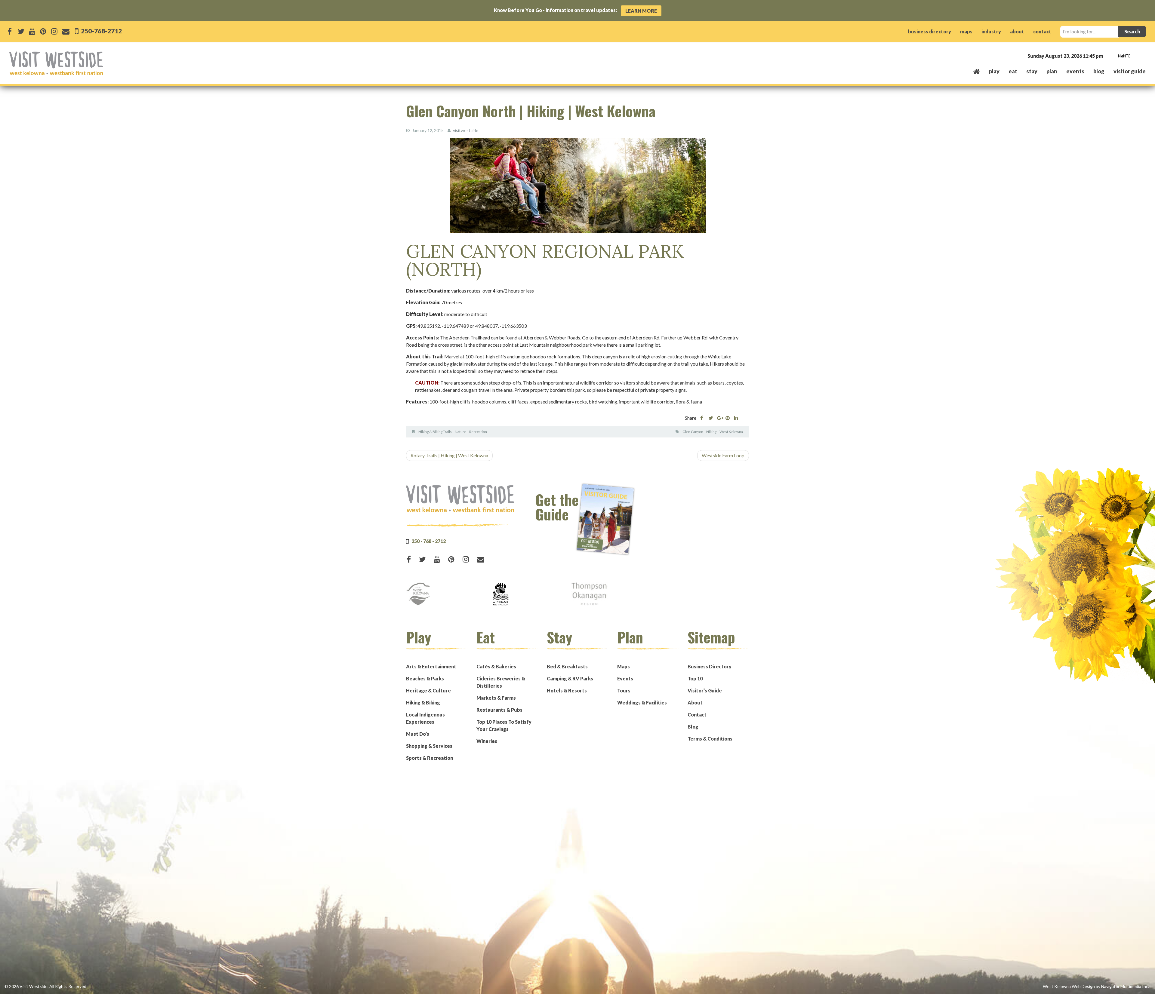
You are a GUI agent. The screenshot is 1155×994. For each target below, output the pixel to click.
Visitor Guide (1129, 71)
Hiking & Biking (423, 702)
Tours (623, 690)
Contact (697, 714)
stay (1031, 71)
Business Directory (710, 666)
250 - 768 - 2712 (428, 541)
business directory (929, 31)
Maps (623, 666)
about (1017, 31)
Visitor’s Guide (705, 690)
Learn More (641, 11)
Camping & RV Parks (570, 678)
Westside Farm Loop (723, 455)
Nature (460, 431)
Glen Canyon (692, 431)
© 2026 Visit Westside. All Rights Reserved (45, 986)
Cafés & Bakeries (496, 666)
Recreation (478, 431)
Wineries (486, 741)
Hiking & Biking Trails (435, 431)
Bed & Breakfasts (567, 666)
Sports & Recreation (429, 758)
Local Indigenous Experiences (425, 718)
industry (991, 31)
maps (966, 31)
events (1075, 71)
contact (1042, 31)
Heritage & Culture (428, 690)
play (994, 71)
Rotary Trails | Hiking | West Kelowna (449, 455)
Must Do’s (417, 734)
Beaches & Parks (425, 678)
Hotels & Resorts (567, 690)
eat (1013, 71)
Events (625, 678)
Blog (1098, 71)
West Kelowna (731, 431)
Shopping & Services (429, 746)
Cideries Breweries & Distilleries (500, 682)
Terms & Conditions (710, 738)
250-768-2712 (101, 31)
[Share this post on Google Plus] (719, 418)
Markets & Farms (496, 698)
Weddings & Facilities (642, 702)
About (695, 702)
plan (1051, 71)
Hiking (711, 431)
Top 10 (695, 678)
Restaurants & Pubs (499, 710)
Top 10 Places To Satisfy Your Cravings (503, 725)
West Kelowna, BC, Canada (1109, 56)
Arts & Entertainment (431, 666)
